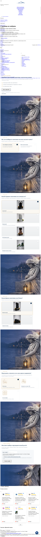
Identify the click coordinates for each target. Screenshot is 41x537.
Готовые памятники (5, 16)
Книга (1, 67)
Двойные (1, 41)
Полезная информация (25, 58)
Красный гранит (2, 21)
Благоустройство (4, 67)
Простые (1, 42)
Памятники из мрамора (3, 20)
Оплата (23, 61)
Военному (1, 59)
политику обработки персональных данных (14, 456)
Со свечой (1, 68)
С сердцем (2, 64)
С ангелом (2, 66)
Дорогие (1, 35)
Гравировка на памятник (6, 69)
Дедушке (1, 56)
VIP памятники (4, 58)
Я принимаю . (12, 456)
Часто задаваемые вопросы (26, 59)
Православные (2, 29)
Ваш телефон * (5, 452)
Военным (20, 10)
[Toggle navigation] (1, 0)
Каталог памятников (20, 7)
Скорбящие (2, 72)
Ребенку (1, 52)
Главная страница (4, 38)
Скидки (20, 12)
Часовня (1, 65)
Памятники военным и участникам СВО (8, 62)
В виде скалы (2, 73)
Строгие (1, 43)
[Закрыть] (0, 491)
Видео (23, 62)
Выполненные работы (5, 61)
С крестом (1, 39)
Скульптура (20, 11)
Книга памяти (20, 14)
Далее (6, 486)
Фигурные (2, 44)
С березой (1, 69)
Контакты (20, 13)
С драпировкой (2, 74)
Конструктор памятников (6, 60)
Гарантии (23, 60)
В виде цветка (2, 63)
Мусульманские (2, 31)
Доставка (3, 53)
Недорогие (2, 34)
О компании (24, 64)
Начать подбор (6, 89)
